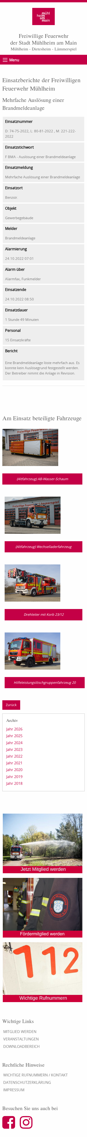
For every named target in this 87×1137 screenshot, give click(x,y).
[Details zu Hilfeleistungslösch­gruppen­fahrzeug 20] (32, 650)
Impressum (13, 1089)
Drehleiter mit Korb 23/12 (44, 614)
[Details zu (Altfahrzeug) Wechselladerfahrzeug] (33, 514)
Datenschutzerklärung (27, 1082)
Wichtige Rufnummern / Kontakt (35, 1075)
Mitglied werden (19, 1031)
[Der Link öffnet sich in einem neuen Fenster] (10, 1126)
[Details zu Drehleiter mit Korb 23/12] (32, 582)
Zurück (11, 705)
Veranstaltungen (21, 1039)
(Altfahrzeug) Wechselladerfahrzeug (43, 546)
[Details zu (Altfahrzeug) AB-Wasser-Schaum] (30, 447)
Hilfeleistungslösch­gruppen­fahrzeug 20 (45, 682)
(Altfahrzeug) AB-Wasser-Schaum (42, 479)
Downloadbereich (21, 1046)
